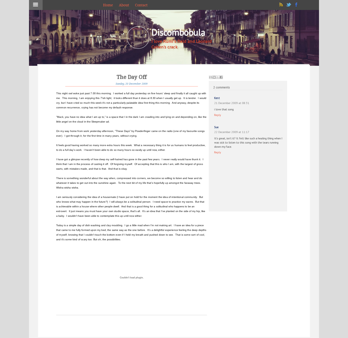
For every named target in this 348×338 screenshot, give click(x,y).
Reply (217, 115)
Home (108, 5)
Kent (217, 98)
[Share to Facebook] (221, 77)
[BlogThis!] (214, 77)
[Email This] (211, 77)
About (124, 5)
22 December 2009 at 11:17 (231, 132)
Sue (216, 127)
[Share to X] (217, 77)
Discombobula (178, 32)
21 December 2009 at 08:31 (231, 103)
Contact (141, 5)
